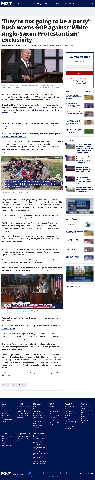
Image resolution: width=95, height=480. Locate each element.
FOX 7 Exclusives (53, 405)
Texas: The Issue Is (54, 415)
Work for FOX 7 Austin (69, 416)
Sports (4, 434)
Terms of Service (80, 83)
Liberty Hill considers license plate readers (74, 223)
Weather (84, 404)
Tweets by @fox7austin (74, 286)
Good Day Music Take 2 (38, 422)
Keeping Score (21, 409)
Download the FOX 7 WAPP (87, 411)
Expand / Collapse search (92, 4)
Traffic (3, 409)
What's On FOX (69, 406)
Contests (20, 418)
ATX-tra (51, 424)
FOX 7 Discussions (54, 422)
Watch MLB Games (39, 445)
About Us (69, 404)
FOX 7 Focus (53, 413)
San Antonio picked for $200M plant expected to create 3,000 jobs (85, 189)
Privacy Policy (81, 82)
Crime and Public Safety (6, 416)
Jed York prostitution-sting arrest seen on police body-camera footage (74, 113)
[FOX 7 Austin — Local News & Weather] (7, 4)
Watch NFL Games (38, 439)
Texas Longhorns (6, 436)
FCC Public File (69, 424)
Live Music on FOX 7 (23, 413)
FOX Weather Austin (39, 415)
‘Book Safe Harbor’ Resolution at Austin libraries (74, 231)
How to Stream (37, 406)
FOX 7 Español (37, 411)
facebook (77, 473)
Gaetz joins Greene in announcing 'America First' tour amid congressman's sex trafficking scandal (30, 216)
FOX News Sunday (7, 419)
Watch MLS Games (39, 463)
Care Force (52, 418)
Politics (26, 45)
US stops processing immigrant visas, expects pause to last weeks (73, 105)
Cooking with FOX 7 (23, 411)
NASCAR (4, 443)
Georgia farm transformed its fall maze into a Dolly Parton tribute (74, 130)
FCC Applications (70, 426)
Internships (68, 419)
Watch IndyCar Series (39, 451)
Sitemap (3, 422)
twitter (80, 473)
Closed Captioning (70, 422)
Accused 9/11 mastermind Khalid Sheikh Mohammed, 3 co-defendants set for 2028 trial (74, 122)
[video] (89, 224)
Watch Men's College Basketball (39, 454)
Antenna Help (69, 428)
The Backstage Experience (37, 426)
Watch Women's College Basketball (38, 458)
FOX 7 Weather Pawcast (85, 407)
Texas (3, 411)
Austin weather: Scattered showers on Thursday (73, 256)
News (3, 404)
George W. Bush (19, 385)
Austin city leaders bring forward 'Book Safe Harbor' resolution (74, 96)
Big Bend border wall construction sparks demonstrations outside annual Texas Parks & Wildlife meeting (85, 148)
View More (89, 91)
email (92, 473)
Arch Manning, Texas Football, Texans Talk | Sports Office (72, 241)
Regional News (23, 434)
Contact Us (68, 409)
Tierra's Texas (37, 409)
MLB (2, 441)
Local (3, 406)
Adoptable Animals (23, 415)
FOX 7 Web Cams (86, 418)
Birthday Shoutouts (23, 406)
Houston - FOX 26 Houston (22, 439)
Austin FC (4, 439)
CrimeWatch (52, 409)
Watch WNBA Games (39, 461)
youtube (88, 473)
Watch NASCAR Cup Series (39, 448)
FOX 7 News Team (70, 413)
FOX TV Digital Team (17, 45)
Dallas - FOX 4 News (23, 436)
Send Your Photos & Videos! (87, 415)
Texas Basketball (6, 445)
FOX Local (37, 404)
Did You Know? (85, 423)
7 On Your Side (53, 411)
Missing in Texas (54, 420)
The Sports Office (38, 413)
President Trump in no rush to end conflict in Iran (74, 248)
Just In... (69, 91)
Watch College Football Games (38, 441)
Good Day (21, 404)
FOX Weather (85, 420)
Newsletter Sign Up (70, 411)
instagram (84, 473)
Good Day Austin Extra (38, 418)
